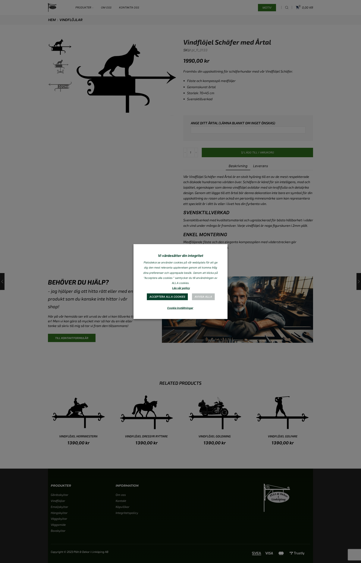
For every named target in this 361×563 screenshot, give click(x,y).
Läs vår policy (181, 288)
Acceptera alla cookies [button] (167, 296)
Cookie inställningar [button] (180, 308)
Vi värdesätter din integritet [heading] (180, 256)
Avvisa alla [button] (203, 296)
